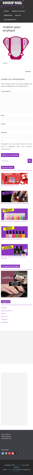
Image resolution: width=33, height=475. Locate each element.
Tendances (4, 319)
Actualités (4, 308)
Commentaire (6, 91)
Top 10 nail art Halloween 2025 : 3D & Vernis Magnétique (15, 203)
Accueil (6, 11)
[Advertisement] (16, 347)
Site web (4, 132)
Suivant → (28, 71)
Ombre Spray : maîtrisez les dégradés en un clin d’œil (14, 221)
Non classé (4, 316)
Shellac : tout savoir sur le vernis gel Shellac (11, 239)
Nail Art (18, 15)
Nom (2, 115)
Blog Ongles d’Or (6, 438)
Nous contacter (5, 434)
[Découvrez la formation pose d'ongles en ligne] (14, 272)
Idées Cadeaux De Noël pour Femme (10, 185)
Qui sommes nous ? (10, 19)
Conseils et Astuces (18, 11)
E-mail (3, 124)
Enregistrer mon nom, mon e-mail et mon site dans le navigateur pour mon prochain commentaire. (16, 146)
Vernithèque (8, 15)
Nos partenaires (6, 436)
